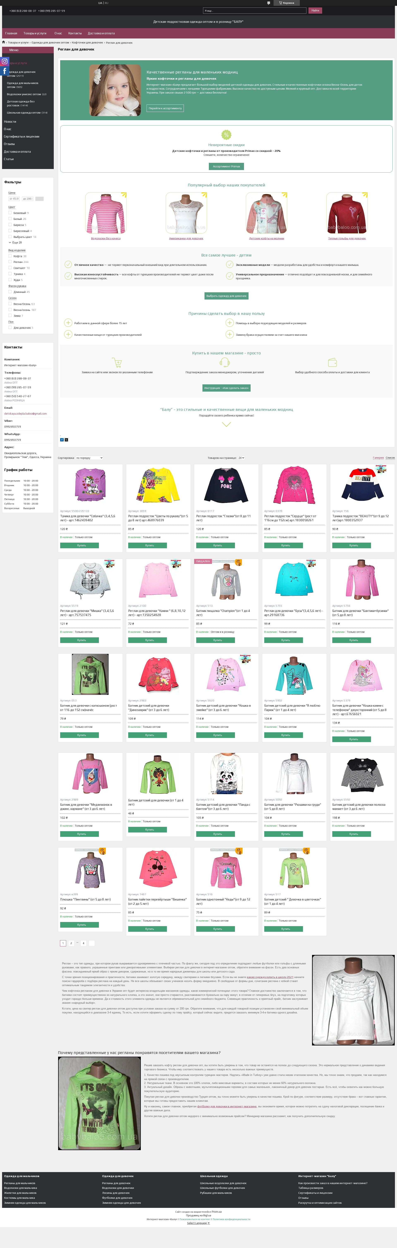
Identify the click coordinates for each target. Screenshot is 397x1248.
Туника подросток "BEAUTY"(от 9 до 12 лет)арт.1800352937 (360, 518)
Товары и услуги (34, 33)
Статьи (9, 159)
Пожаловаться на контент (194, 1219)
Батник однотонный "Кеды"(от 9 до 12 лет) (223, 901)
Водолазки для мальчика (20, 1187)
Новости (10, 121)
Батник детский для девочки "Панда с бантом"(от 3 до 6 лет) (223, 806)
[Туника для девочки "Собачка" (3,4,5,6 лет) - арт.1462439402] (90, 485)
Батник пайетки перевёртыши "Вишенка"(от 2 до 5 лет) (157, 901)
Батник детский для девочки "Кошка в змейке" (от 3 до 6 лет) (223, 707)
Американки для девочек (186, 238)
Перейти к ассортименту (165, 108)
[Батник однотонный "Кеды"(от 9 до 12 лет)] (226, 868)
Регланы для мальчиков (19, 1183)
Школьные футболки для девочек (222, 1187)
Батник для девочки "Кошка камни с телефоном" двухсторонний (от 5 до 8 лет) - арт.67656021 (359, 710)
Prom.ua (217, 1211)
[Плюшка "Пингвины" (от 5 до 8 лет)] (90, 868)
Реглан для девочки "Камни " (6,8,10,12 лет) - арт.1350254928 (157, 613)
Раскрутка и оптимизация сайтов (320, 1202)
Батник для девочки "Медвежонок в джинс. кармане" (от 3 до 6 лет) (86, 806)
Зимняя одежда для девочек (121, 1202)
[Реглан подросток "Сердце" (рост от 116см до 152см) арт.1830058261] (294, 485)
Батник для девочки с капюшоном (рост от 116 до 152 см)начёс (88, 707)
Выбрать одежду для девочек (226, 295)
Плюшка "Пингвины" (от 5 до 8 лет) (85, 899)
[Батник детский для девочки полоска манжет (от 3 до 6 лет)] (362, 773)
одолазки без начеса (107, 238)
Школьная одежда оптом (24, 112)
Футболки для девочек (117, 1197)
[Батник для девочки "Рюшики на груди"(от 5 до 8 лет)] (294, 773)
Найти (315, 10)
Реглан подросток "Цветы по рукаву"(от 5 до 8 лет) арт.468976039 (158, 518)
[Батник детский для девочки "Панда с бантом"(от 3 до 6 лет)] (226, 773)
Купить (81, 545)
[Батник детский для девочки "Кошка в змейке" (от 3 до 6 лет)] (226, 674)
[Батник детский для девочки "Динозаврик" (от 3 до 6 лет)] (158, 674)
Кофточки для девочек (87, 42)
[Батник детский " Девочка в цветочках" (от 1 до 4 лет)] (294, 868)
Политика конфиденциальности (231, 1219)
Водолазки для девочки (118, 1187)
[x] (66, 440)
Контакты (75, 33)
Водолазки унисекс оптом (24, 94)
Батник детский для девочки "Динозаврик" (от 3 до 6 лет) (148, 707)
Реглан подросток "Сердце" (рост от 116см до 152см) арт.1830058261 (290, 518)
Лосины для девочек (116, 1192)
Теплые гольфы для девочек (347, 238)
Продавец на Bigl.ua (198, 1215)
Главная (11, 33)
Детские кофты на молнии (266, 238)
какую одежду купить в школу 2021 (270, 977)
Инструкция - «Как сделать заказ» (226, 388)
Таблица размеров (310, 1187)
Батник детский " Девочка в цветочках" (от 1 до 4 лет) (292, 901)
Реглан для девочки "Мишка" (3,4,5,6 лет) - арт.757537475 (87, 613)
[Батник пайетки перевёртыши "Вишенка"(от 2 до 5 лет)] (158, 868)
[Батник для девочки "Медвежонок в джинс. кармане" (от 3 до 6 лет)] (90, 773)
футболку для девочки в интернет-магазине (227, 1106)
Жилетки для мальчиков (20, 1192)
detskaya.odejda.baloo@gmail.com (25, 413)
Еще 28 (17, 242)
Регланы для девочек (116, 1183)
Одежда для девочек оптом (50, 42)
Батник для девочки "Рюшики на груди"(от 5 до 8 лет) (292, 806)
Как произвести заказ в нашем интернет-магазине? (332, 1183)
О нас (58, 33)
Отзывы (9, 144)
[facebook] (62, 440)
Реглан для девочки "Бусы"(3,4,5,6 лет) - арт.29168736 (293, 613)
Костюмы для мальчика (19, 1197)
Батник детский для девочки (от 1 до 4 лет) (155, 802)
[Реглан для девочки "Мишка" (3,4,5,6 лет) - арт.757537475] (90, 579)
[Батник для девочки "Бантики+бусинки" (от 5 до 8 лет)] (362, 579)
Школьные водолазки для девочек (223, 1183)
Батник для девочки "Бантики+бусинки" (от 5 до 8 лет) (360, 613)
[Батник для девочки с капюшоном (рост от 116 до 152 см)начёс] (90, 674)
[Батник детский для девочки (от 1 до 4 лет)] (158, 773)
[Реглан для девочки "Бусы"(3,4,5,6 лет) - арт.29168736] (294, 579)
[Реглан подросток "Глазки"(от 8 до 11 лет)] (226, 485)
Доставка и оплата (101, 33)
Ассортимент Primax (226, 166)
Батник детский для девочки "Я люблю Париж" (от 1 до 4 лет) (292, 707)
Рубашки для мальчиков (216, 1192)
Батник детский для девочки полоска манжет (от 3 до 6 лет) (358, 806)
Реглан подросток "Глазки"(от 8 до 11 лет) (223, 518)
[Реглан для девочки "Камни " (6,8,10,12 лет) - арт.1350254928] (158, 579)
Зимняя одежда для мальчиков (25, 1202)
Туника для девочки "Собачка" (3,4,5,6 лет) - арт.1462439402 (87, 518)
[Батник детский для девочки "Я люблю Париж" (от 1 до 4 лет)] (294, 674)
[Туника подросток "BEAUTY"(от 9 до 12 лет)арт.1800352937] (362, 485)
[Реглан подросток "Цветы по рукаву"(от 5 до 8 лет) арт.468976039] (158, 485)
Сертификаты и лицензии (21, 136)
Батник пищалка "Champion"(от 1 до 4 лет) (223, 613)
